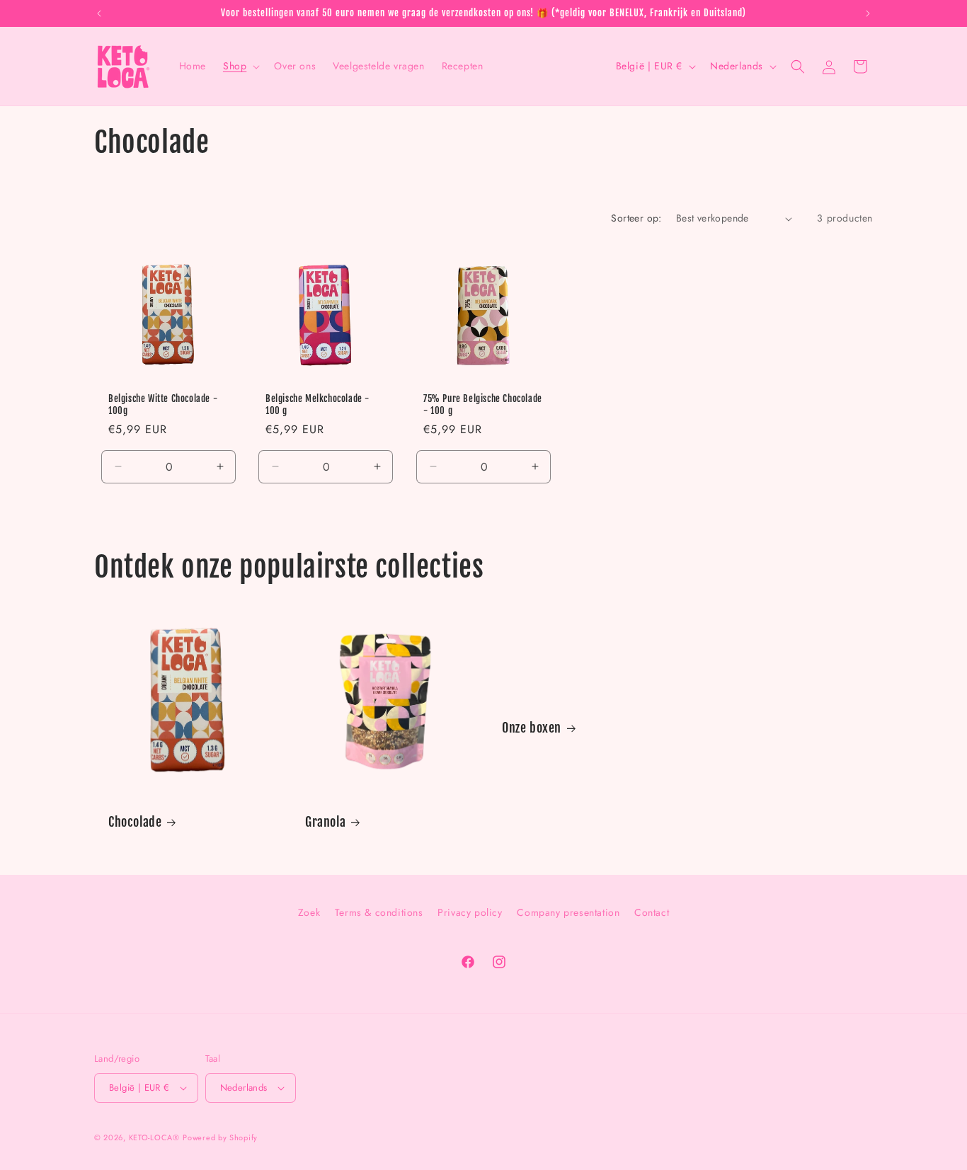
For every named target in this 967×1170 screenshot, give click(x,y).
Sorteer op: (636, 218)
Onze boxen (531, 727)
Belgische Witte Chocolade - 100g (162, 404)
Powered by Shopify (220, 1137)
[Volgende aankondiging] (867, 13)
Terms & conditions (379, 912)
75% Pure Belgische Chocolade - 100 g (482, 404)
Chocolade (134, 822)
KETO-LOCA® (154, 1137)
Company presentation (568, 912)
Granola (325, 822)
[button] (239, 66)
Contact (651, 912)
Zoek (309, 912)
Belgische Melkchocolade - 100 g (317, 404)
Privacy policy (469, 912)
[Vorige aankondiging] (99, 13)
